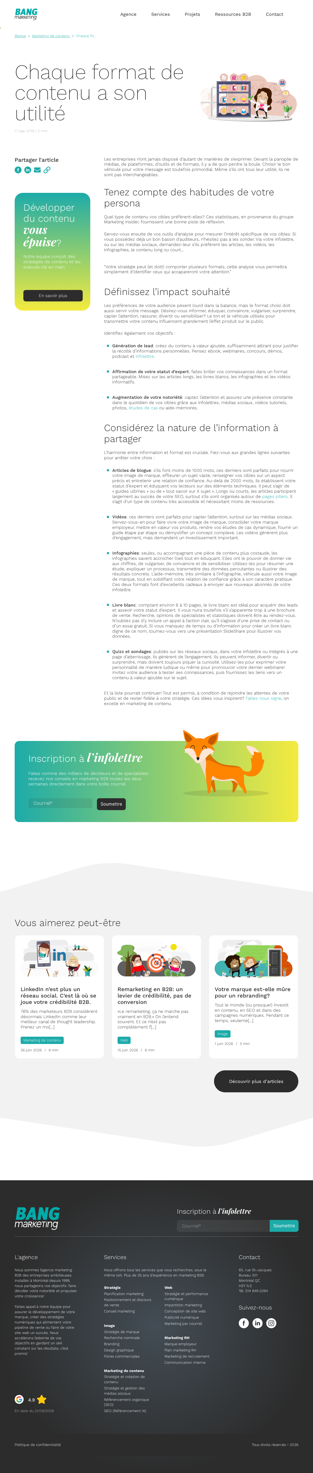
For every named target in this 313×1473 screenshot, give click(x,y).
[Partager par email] (37, 170)
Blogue (20, 36)
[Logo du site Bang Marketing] (26, 14)
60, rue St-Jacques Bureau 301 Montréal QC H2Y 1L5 (255, 1278)
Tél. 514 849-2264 (253, 1291)
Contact (274, 14)
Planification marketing (123, 1294)
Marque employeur (181, 1344)
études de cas (143, 407)
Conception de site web (185, 1311)
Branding (111, 1344)
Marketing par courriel (183, 1323)
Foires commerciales (122, 1356)
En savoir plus (53, 295)
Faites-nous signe (263, 698)
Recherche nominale (122, 1338)
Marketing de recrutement (187, 1356)
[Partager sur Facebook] (18, 170)
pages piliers (275, 496)
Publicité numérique (182, 1317)
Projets (192, 14)
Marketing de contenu (51, 36)
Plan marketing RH (180, 1350)
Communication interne (185, 1362)
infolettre (145, 356)
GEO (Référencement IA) (125, 1411)
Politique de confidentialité (38, 1445)
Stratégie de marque (121, 1332)
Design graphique (119, 1350)
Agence (128, 14)
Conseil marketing (119, 1311)
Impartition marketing (183, 1305)
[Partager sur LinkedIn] (27, 170)
